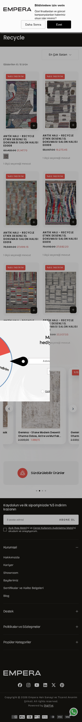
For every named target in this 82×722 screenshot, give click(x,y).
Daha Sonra (33, 24)
